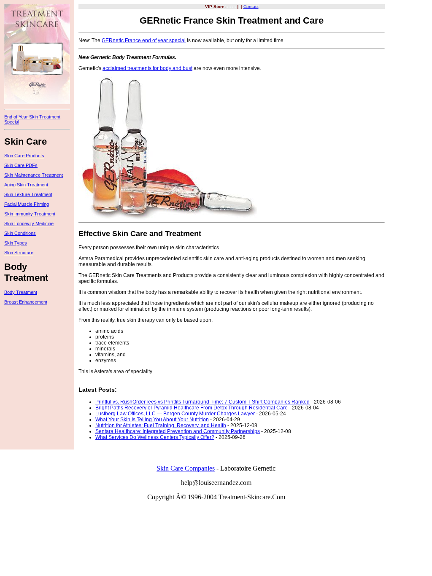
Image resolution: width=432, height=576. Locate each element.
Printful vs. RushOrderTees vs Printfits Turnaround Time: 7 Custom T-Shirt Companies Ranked (202, 402)
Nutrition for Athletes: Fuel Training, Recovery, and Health (160, 425)
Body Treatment (20, 292)
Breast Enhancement (25, 301)
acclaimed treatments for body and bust (147, 68)
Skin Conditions (20, 233)
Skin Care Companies (186, 468)
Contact (251, 6)
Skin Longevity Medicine (29, 223)
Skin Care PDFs (21, 165)
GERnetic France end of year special (144, 40)
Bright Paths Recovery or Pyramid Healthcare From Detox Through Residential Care (191, 408)
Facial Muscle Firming (26, 204)
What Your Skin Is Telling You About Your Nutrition (152, 420)
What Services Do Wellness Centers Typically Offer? (154, 437)
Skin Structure (18, 252)
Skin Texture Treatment (28, 194)
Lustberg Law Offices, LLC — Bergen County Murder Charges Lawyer (175, 414)
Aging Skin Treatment (26, 184)
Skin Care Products (24, 155)
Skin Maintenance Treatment (33, 175)
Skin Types (15, 242)
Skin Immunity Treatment (29, 213)
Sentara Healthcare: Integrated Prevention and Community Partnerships (177, 431)
